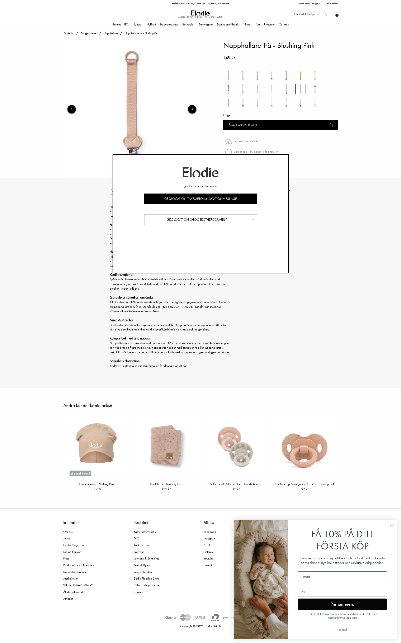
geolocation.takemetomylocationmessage (200, 198)
